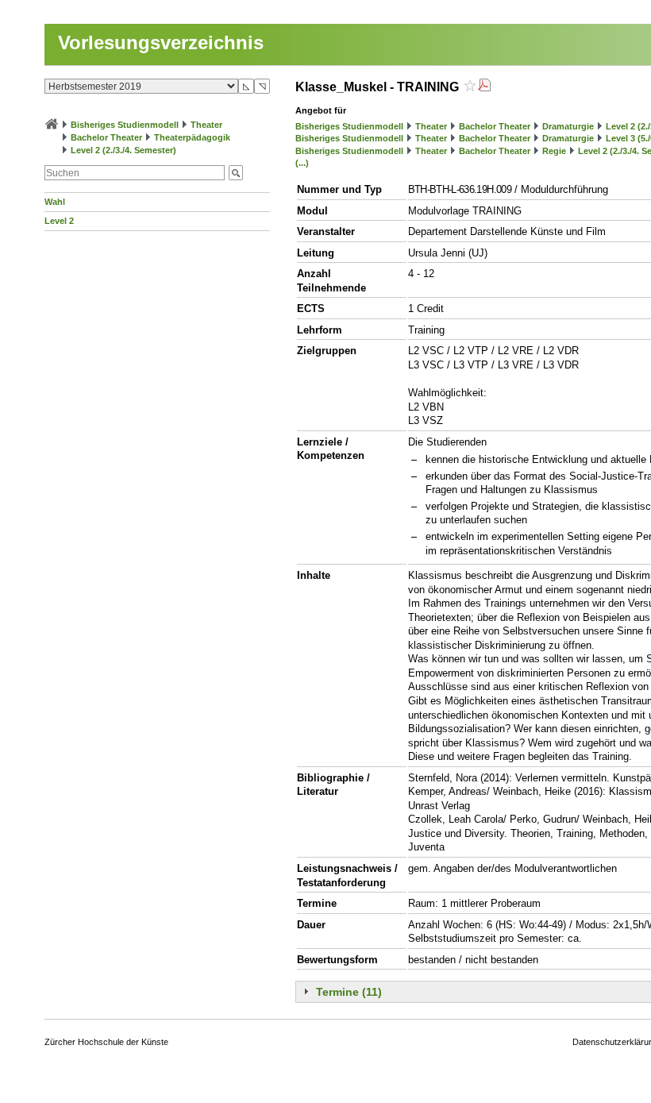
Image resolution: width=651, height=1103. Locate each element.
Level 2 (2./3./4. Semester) (123, 150)
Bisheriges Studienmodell (125, 124)
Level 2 (59, 221)
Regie (554, 151)
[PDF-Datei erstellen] (484, 87)
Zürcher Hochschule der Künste (106, 1042)
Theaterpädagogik (192, 137)
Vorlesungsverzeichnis (161, 42)
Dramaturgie (568, 126)
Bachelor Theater (106, 137)
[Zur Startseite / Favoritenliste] (51, 124)
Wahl (54, 201)
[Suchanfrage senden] (236, 172)
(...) (302, 163)
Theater (206, 124)
